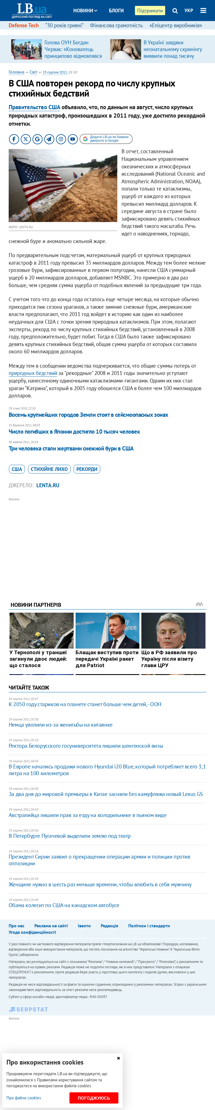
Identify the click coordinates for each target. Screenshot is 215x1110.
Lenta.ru (47, 485)
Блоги (116, 10)
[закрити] (118, 1058)
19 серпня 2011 (55, 72)
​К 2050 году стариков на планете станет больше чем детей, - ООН (85, 704)
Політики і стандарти (149, 925)
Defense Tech (24, 25)
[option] (58, 49)
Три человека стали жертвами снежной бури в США (71, 448)
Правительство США (34, 107)
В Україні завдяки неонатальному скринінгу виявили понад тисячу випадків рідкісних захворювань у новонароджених (173, 59)
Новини (83, 10)
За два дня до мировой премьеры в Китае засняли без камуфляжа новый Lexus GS (106, 794)
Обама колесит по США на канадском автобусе (64, 905)
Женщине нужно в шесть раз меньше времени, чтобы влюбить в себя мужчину (100, 884)
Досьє (112, 31)
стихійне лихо (49, 469)
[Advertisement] (108, 542)
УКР (188, 10)
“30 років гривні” (64, 25)
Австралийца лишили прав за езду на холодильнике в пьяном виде (88, 815)
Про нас (16, 925)
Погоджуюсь (94, 1098)
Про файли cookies (23, 1097)
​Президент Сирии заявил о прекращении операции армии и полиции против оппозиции (99, 860)
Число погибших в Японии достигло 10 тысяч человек (74, 431)
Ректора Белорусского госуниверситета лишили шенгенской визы (86, 745)
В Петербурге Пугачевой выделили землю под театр (70, 835)
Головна (16, 72)
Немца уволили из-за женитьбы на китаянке (61, 724)
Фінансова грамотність (116, 25)
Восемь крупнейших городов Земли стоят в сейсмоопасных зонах (88, 414)
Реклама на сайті (51, 925)
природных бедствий (33, 373)
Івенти (84, 925)
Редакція (109, 925)
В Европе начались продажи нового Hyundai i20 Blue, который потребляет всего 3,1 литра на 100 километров (107, 770)
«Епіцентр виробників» (175, 25)
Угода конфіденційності (32, 932)
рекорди (86, 469)
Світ (33, 72)
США (17, 469)
